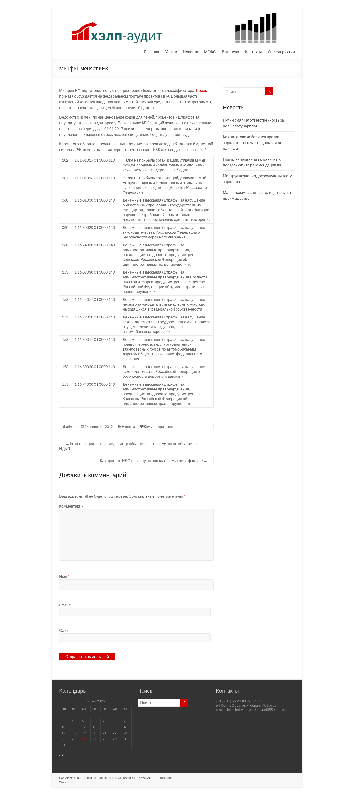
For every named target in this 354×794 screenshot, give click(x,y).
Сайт (63, 630)
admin (71, 426)
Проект (202, 90)
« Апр (63, 755)
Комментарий (72, 506)
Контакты (253, 51)
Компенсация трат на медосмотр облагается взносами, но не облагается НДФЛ (128, 446)
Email (65, 604)
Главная (151, 51)
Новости (190, 51)
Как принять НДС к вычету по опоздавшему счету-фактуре (153, 460)
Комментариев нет (158, 426)
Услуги (171, 51)
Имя (64, 576)
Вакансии (230, 51)
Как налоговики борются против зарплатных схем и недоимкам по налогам (252, 142)
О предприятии (281, 51)
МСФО (210, 51)
